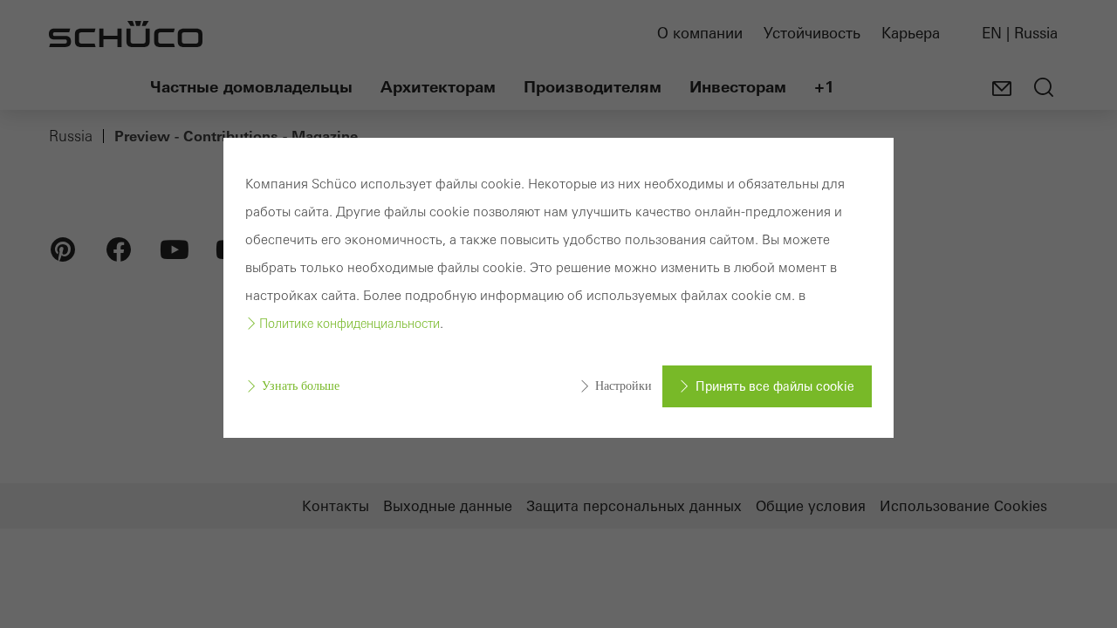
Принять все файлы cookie (775, 386)
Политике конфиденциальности (349, 324)
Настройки (623, 385)
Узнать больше (300, 385)
